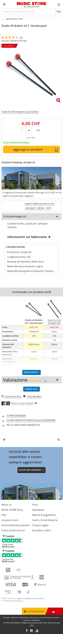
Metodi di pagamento (44, 515)
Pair (38, 129)
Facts (35, 504)
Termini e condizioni (31, 620)
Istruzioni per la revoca (49, 617)
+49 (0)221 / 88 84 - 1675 (38, 208)
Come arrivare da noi (13, 530)
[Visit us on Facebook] (26, 631)
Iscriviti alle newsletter (30, 469)
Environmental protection (15, 525)
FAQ (3, 515)
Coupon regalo (40, 525)
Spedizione (38, 509)
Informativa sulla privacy (29, 617)
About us (6, 504)
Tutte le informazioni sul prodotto (20, 111)
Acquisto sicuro (10, 520)
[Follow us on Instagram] (32, 631)
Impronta (14, 617)
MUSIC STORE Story (12, 509)
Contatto (6, 617)
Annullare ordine (41, 530)
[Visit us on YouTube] (37, 631)
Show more (30, 372)
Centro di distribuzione (45, 520)
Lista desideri (34, 396)
